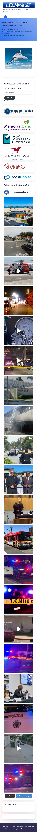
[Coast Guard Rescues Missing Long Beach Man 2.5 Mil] (18, 271)
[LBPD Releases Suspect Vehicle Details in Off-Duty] (18, 748)
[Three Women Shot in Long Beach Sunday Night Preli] (18, 360)
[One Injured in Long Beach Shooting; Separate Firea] (18, 718)
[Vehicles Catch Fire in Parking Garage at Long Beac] (18, 420)
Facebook (9, 805)
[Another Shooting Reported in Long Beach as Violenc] (18, 778)
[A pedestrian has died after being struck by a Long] (18, 539)
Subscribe (10, 98)
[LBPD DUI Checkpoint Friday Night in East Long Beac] (18, 300)
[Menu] (9, 16)
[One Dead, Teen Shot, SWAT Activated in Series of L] (18, 658)
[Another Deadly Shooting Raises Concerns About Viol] (18, 479)
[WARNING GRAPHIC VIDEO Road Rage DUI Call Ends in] (18, 629)
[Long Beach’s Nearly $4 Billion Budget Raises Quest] (18, 509)
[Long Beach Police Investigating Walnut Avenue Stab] (18, 599)
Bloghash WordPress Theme (23, 829)
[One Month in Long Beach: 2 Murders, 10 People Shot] (18, 450)
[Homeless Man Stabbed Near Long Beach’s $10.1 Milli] (18, 211)
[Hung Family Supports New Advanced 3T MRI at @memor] (18, 330)
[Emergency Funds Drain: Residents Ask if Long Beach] (18, 688)
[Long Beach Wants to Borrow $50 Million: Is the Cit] (18, 390)
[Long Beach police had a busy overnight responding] (18, 569)
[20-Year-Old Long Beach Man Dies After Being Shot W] (18, 241)
